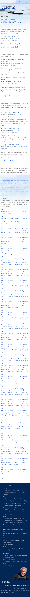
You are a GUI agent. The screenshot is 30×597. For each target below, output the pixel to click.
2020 (2, 267)
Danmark (3, 187)
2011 (2, 364)
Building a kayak (19, 540)
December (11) (3, 390)
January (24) (25, 441)
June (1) (17, 211)
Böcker (5, 564)
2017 (2, 299)
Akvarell (7, 561)
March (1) (25, 222)
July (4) (24, 230)
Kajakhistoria (8, 518)
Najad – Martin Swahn (11, 144)
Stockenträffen (12, 193)
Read (4, 516)
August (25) (4, 426)
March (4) (10, 275)
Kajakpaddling (8, 510)
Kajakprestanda (9, 492)
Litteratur (26, 520)
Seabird (6, 195)
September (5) (25, 345)
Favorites (21, 529)
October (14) (18, 389)
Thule (26, 185)
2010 (2, 374)
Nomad (3, 189)
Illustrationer (6, 553)
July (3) (10, 211)
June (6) (17, 358)
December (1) (3, 219)
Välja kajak (8, 490)
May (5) (24, 241)
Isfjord (11, 182)
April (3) (3, 296)
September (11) (25, 270)
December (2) (3, 238)
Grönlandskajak (5, 191)
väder (24, 193)
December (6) (3, 377)
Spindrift (12, 189)
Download (18, 505)
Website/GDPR (7, 542)
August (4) (4, 284)
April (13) (3, 394)
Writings (12, 522)
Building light (26, 501)
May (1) (10, 222)
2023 (2, 235)
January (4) (25, 232)
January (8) (25, 394)
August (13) (4, 380)
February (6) (18, 405)
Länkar (6, 522)
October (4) (18, 259)
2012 (2, 353)
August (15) (4, 403)
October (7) (18, 458)
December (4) (3, 411)
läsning (3, 185)
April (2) (3, 264)
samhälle (7, 189)
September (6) (25, 260)
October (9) (18, 423)
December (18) (3, 436)
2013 (2, 342)
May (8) (24, 337)
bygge (21, 180)
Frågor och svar (7, 525)
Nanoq (2, 184)
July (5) (10, 403)
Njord (17, 180)
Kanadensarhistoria (19, 518)
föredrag (12, 187)
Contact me (6, 540)
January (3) (25, 318)
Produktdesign (8, 551)
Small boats (16, 533)
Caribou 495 (17, 191)
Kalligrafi (5, 559)
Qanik (2, 195)
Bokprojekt (7, 549)
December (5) (3, 302)
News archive (14, 529)
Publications (23, 533)
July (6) (10, 262)
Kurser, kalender (7, 507)
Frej (15, 180)
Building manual (9, 505)
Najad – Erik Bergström (11, 128)
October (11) (18, 448)
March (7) (10, 350)
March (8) (10, 428)
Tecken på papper (17, 566)
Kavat (2, 182)
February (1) (4, 213)
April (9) (3, 371)
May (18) (24, 403)
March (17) (11, 416)
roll (13, 185)
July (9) (10, 294)
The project (8, 499)
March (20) (11, 441)
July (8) (10, 273)
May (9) (24, 358)
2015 (2, 321)
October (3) (18, 237)
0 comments (13, 40)
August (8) (4, 369)
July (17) (10, 414)
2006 (2, 421)
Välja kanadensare (20, 492)
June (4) (17, 252)
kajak (19, 187)
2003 (2, 456)
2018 (2, 289)
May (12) (24, 369)
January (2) (4, 243)
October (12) (18, 399)
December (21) (3, 423)
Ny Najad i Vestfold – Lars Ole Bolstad (13, 79)
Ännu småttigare (24, 561)
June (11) (17, 403)
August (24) (4, 439)
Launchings (16, 182)
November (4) (10, 270)
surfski (17, 189)
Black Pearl (10, 180)
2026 (2, 209)
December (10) (3, 459)
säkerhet (22, 185)
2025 (2, 216)
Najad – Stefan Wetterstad (12, 22)
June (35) (17, 414)
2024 (2, 227)
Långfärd (7, 512)
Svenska (21, 2)
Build (4, 496)
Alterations (17, 501)
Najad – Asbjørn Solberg (12, 112)
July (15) (10, 451)
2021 (2, 257)
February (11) (17, 383)
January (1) (11, 213)
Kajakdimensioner (17, 490)
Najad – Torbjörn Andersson (14, 161)
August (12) (4, 392)
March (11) (11, 371)
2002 (2, 467)
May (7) (24, 273)
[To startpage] (10, 8)
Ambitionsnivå (16, 499)
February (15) (17, 416)
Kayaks (5, 533)
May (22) (24, 392)
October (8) (18, 344)
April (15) (3, 428)
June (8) (17, 348)
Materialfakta (20, 503)
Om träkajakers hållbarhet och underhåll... (12, 60)
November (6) (10, 377)
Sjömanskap (8, 514)
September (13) (25, 400)
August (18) (4, 451)
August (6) (4, 241)
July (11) (10, 305)
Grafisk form (15, 549)
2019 (2, 278)
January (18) (25, 416)
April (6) (3, 275)
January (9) (25, 382)
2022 (2, 246)
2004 (2, 446)
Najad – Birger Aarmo (11, 36)
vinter (15, 195)
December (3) (3, 270)
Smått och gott (15, 561)
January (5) (25, 371)
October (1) (11, 229)
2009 (2, 387)
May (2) (24, 211)
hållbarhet (18, 63)
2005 (2, 433)
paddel (2, 193)
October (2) (18, 248)
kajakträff (25, 180)
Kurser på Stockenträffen (19, 525)
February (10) (17, 442)
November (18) (10, 423)
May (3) (24, 326)
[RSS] (28, 586)
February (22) (17, 429)
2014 (2, 331)
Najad (20, 24)
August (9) (4, 358)
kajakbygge (20, 146)
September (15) (25, 436)
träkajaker (4, 65)
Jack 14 (12, 191)
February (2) (4, 223)
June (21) (17, 392)
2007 (2, 408)
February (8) (18, 394)
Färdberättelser (18, 520)
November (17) (10, 459)
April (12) (3, 416)
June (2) (3, 222)
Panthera (25, 184)
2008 (2, 397)
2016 (2, 310)
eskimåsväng (24, 191)
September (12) (25, 377)
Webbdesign (24, 549)
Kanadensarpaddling (19, 510)
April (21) (3, 441)
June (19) (17, 426)
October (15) (18, 410)
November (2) (10, 219)
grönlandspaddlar (21, 195)
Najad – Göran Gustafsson (12, 96)
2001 (2, 476)
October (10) (18, 435)
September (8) (25, 411)
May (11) (24, 380)
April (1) (17, 222)
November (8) (3, 229)
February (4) (18, 296)
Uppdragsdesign (20, 522)
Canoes (10, 533)
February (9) (18, 371)
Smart (6, 185)
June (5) (17, 284)
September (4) (25, 281)
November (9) (10, 400)
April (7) (3, 350)
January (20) (25, 428)
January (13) (25, 405)
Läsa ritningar (9, 501)
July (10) (10, 337)
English (26, 2)
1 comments (13, 132)
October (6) (18, 365)
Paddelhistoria (8, 520)
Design (5, 547)
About (12, 540)
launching (22, 182)
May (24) (24, 414)
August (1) (4, 478)
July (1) (10, 252)
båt (17, 193)
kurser (17, 184)
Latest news (6, 529)
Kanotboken (8, 566)
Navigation (14, 512)
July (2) (10, 241)
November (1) (10, 238)
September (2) (17, 229)
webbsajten (22, 189)
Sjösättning (4, 40)
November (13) (10, 366)
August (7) (4, 273)
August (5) (4, 316)
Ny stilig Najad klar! (10, 47)
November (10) (10, 390)
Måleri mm (12, 559)
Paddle (15, 507)
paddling (6, 182)
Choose (5, 488)
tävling (8, 187)
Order (4, 536)
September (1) (25, 470)
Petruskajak (8, 184)
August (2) (25, 218)
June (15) (17, 380)
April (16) (3, 405)
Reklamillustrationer (20, 555)
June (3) (17, 316)
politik (6, 193)
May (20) (24, 426)
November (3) (10, 302)
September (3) (17, 219)
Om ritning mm (26, 499)
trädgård (11, 195)
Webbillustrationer (9, 557)
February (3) (18, 286)
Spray (16, 187)
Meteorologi (22, 512)
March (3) (10, 286)
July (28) (10, 426)
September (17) (25, 423)
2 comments (12, 65)
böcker (21, 184)
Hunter (13, 184)
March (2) (3, 254)
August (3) (4, 211)
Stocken (21, 193)
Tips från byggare (10, 503)
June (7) (17, 273)
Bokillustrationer (9, 555)
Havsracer (17, 185)
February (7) (18, 453)
